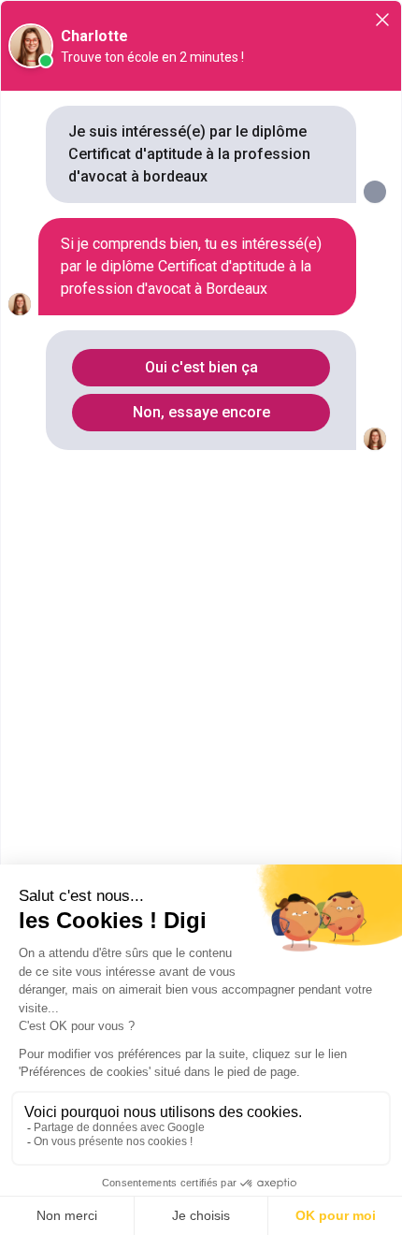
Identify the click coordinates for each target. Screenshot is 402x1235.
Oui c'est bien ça (201, 367)
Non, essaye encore (201, 412)
